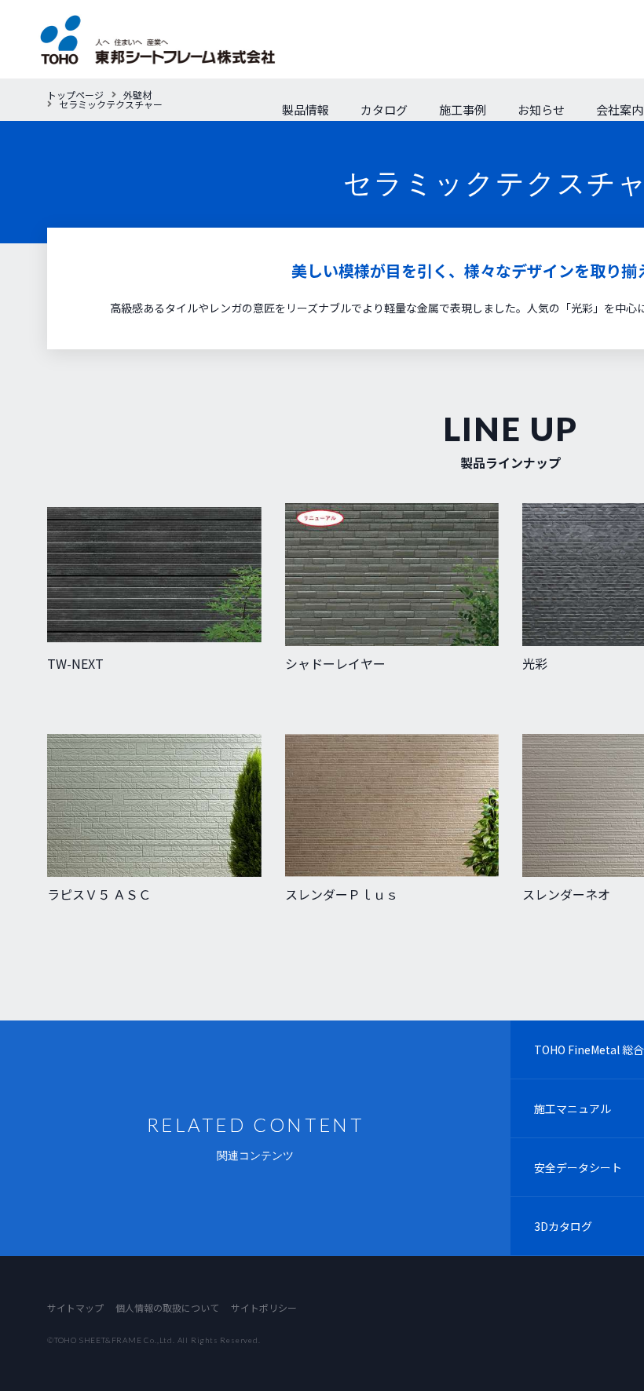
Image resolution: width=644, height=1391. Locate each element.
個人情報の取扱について (167, 1307)
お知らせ (541, 109)
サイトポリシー (264, 1307)
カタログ (384, 109)
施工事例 (462, 109)
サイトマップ (75, 1307)
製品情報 (305, 109)
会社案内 (619, 109)
